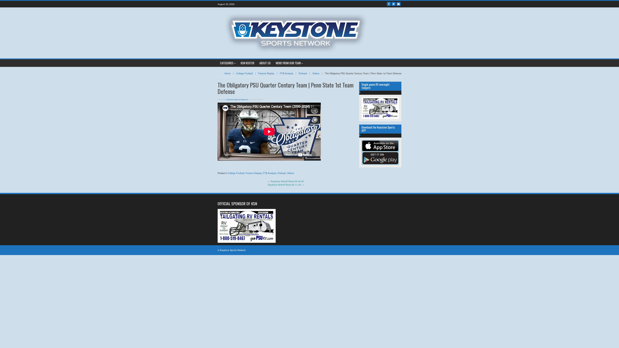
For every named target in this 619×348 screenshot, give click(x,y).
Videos (315, 73)
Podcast (303, 73)
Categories (226, 63)
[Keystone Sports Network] (298, 32)
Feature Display (266, 73)
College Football (244, 73)
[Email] (398, 4)
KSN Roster (247, 63)
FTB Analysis (286, 73)
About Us (265, 63)
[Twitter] (394, 4)
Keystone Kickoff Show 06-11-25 (286, 184)
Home (228, 73)
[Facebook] (389, 4)
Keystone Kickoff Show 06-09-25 (286, 181)
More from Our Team (288, 63)
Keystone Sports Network (237, 99)
